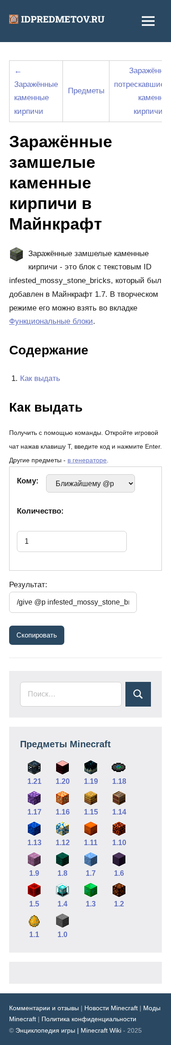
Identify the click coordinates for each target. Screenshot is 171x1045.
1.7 (91, 873)
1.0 (62, 934)
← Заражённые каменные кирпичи (36, 91)
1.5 (34, 904)
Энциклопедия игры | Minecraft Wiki (68, 1030)
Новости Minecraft (111, 1008)
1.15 (91, 812)
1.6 (119, 873)
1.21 (34, 781)
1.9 (34, 873)
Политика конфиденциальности (88, 1019)
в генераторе (87, 460)
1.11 (91, 843)
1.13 (34, 843)
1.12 (63, 843)
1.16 (63, 812)
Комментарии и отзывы (44, 1008)
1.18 (119, 781)
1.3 (91, 904)
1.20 (63, 781)
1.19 (91, 781)
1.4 (62, 904)
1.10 (119, 843)
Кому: (28, 481)
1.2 (119, 904)
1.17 (34, 812)
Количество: (40, 511)
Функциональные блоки (51, 321)
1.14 (119, 812)
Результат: (28, 584)
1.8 (62, 873)
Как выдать (40, 378)
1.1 (34, 934)
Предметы (86, 90)
